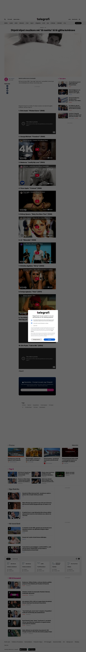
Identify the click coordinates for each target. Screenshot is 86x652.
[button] (43, 325)
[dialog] (43, 326)
